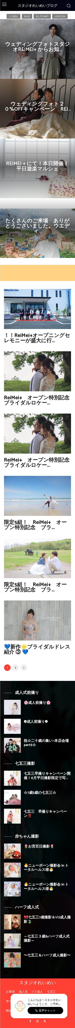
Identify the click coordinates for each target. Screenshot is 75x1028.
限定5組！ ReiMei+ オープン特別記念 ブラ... (35, 525)
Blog (27, 16)
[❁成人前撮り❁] (12, 726)
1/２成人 (13, 16)
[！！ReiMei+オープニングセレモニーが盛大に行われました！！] (37, 309)
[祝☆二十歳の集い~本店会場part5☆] (12, 745)
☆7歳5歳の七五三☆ (40, 793)
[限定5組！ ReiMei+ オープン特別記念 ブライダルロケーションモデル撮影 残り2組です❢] (37, 496)
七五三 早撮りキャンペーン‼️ (45, 814)
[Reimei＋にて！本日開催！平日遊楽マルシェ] (37, 168)
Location (60, 16)
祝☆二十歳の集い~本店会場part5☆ (46, 743)
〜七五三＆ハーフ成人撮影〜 (47, 955)
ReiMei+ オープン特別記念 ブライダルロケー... (39, 400)
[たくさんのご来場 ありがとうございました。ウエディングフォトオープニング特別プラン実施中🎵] (37, 228)
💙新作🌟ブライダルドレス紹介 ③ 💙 (37, 649)
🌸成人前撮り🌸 (37, 703)
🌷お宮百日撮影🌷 (39, 846)
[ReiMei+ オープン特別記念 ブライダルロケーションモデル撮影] (37, 371)
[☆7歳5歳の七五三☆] (12, 797)
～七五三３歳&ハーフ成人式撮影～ (47, 938)
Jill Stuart (42, 16)
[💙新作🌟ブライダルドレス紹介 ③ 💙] (37, 620)
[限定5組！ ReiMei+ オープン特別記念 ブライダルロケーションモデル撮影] (37, 558)
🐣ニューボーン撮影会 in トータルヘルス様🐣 (46, 868)
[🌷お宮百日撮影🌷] (12, 850)
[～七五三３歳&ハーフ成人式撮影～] (12, 940)
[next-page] (23, 667)
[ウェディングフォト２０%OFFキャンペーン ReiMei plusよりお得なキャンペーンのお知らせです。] (37, 109)
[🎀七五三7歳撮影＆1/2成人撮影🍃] (12, 921)
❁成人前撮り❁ (36, 722)
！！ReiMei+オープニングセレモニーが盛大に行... (37, 338)
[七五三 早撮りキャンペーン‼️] (12, 816)
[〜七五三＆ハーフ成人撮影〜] (12, 959)
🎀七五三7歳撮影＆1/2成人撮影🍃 (47, 919)
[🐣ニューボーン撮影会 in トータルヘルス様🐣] (12, 870)
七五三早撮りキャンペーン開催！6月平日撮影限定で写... (47, 776)
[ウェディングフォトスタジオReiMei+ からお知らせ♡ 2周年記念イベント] (37, 49)
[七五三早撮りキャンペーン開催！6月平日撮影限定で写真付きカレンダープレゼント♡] (12, 778)
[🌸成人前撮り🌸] (12, 707)
